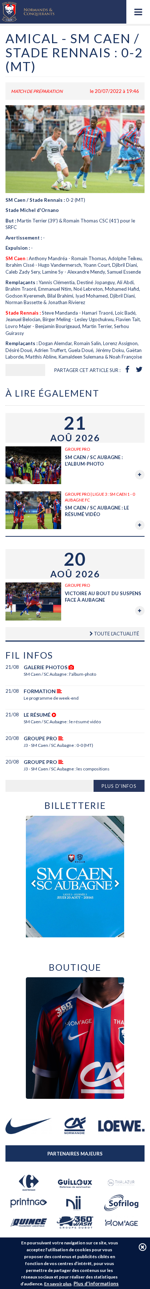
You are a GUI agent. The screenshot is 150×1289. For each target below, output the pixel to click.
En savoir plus (57, 1283)
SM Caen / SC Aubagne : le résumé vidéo (62, 721)
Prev (33, 884)
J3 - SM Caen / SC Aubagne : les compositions (67, 769)
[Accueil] (28, 12)
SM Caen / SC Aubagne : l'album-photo (60, 674)
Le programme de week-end (51, 698)
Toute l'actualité (116, 634)
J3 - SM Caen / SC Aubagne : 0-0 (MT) (58, 745)
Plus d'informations (96, 1283)
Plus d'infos (119, 786)
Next (117, 884)
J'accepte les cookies (142, 1247)
